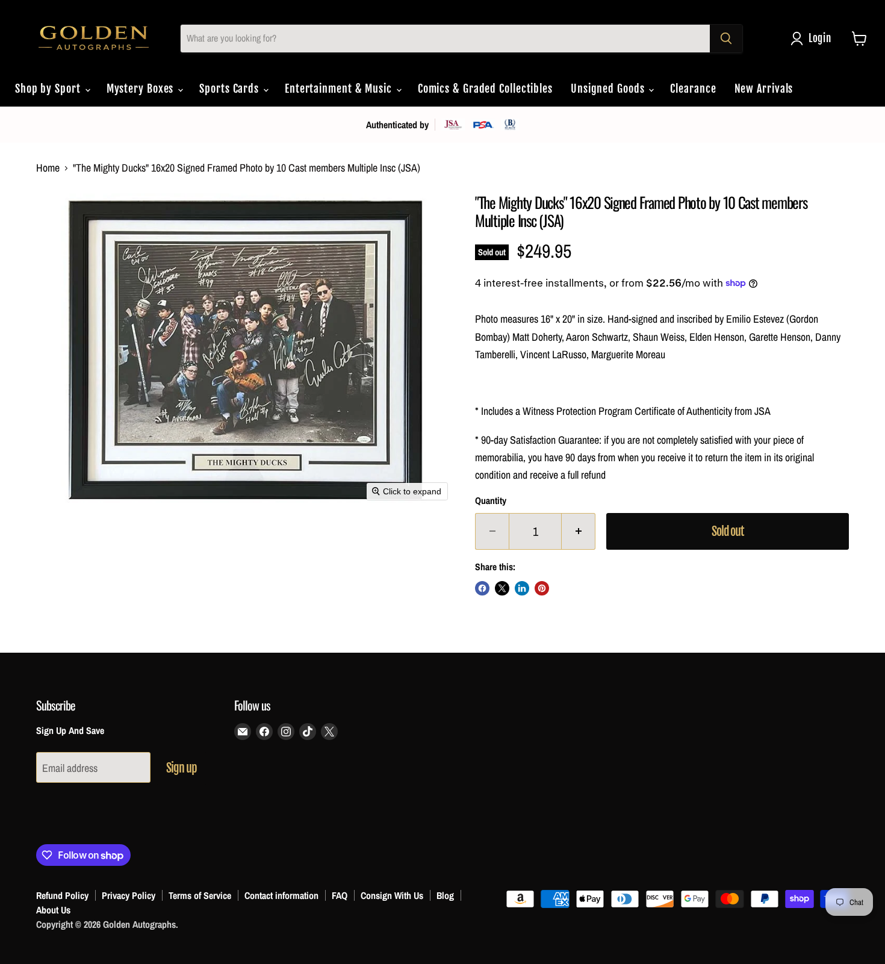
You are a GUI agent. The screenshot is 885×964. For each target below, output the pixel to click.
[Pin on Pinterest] (542, 588)
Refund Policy (62, 895)
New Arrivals (763, 88)
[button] (813, 38)
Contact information (281, 895)
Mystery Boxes (142, 88)
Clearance (693, 88)
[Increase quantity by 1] (578, 531)
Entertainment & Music (340, 88)
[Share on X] (502, 588)
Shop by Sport (49, 88)
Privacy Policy (128, 895)
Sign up (181, 768)
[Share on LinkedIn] (522, 588)
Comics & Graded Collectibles (485, 88)
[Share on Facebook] (482, 588)
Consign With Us (392, 895)
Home (48, 168)
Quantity (490, 501)
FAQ (339, 895)
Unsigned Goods (609, 88)
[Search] (726, 38)
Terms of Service (200, 895)
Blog (445, 895)
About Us (53, 909)
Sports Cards (230, 88)
